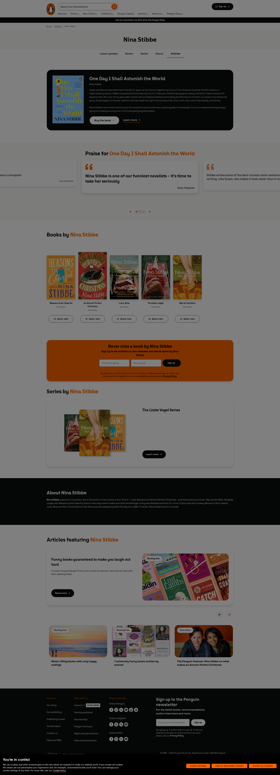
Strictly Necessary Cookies (229, 766)
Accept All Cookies (263, 766)
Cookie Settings (198, 766)
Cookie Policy (59, 770)
